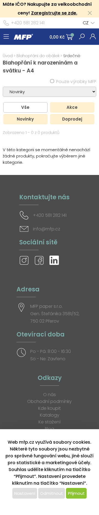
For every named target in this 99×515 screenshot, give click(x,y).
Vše (25, 107)
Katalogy (49, 415)
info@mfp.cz (46, 229)
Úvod (8, 55)
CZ (86, 23)
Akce (72, 107)
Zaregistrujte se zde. (54, 13)
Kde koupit (49, 408)
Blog (49, 429)
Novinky (25, 119)
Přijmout (76, 493)
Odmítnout (51, 493)
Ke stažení (49, 422)
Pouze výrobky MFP (76, 81)
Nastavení (24, 493)
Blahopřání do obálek (37, 55)
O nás (49, 394)
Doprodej (72, 119)
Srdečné (71, 55)
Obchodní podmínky (49, 401)
